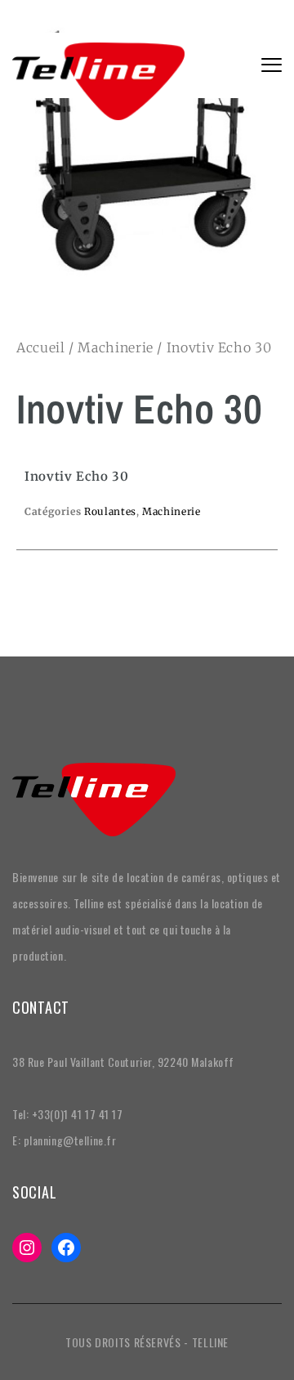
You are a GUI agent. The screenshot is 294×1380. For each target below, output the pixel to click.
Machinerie (115, 347)
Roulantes (110, 511)
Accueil (40, 347)
